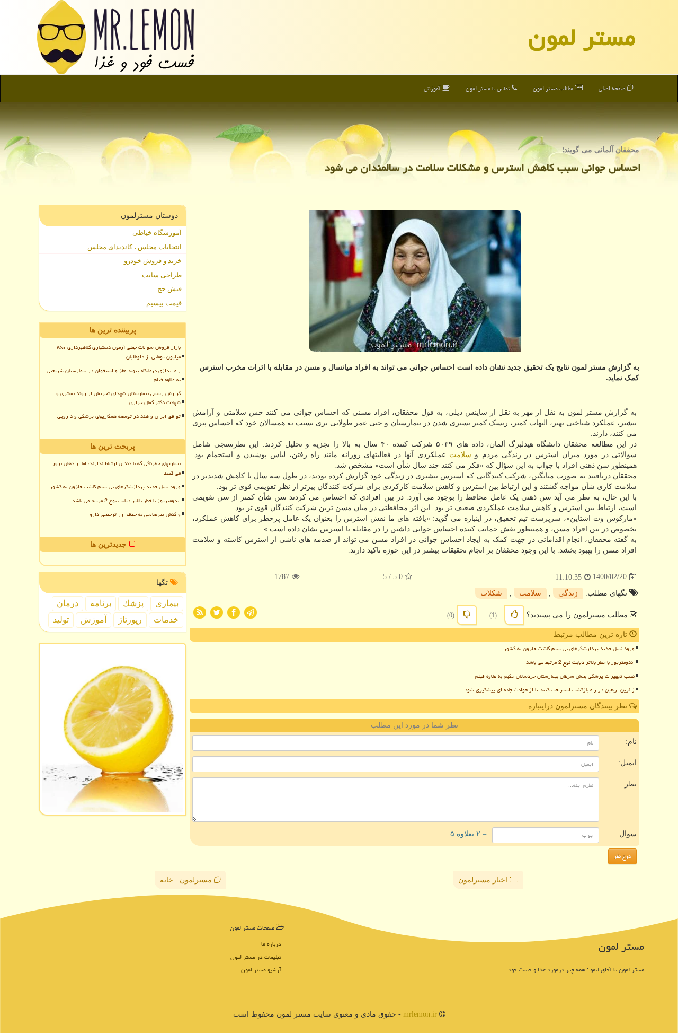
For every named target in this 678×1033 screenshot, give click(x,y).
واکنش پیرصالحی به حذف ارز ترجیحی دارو (135, 514)
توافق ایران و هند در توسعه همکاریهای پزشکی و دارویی (119, 416)
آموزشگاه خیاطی (157, 233)
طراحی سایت (162, 275)
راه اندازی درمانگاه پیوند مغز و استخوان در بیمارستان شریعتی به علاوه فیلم (114, 375)
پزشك (133, 603)
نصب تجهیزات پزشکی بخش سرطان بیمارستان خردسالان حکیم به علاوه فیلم (555, 676)
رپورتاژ (130, 619)
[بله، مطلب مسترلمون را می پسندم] (514, 615)
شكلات (491, 593)
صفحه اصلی (613, 88)
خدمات (166, 619)
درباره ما (271, 943)
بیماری (167, 603)
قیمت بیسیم (164, 303)
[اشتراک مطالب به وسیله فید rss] (199, 612)
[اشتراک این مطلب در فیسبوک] (233, 612)
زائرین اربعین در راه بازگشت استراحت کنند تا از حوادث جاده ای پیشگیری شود (550, 690)
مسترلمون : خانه (187, 880)
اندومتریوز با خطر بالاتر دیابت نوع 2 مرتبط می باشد (580, 662)
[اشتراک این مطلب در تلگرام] (250, 612)
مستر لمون (582, 37)
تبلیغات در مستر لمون (255, 956)
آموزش (433, 88)
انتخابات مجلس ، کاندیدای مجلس (134, 247)
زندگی (568, 593)
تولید (61, 619)
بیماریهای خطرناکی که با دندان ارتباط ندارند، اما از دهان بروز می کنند (116, 468)
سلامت (460, 455)
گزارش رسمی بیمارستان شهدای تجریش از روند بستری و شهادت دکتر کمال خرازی (118, 398)
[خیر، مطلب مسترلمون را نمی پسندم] (467, 615)
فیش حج (169, 289)
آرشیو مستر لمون (261, 969)
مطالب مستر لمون (554, 88)
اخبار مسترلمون (484, 880)
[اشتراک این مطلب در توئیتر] (216, 612)
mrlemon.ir (420, 1014)
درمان (67, 603)
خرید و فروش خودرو (153, 261)
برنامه (100, 603)
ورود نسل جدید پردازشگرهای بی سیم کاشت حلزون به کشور (569, 648)
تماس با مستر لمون (489, 88)
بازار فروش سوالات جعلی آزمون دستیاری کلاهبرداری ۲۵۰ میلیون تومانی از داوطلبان (118, 352)
